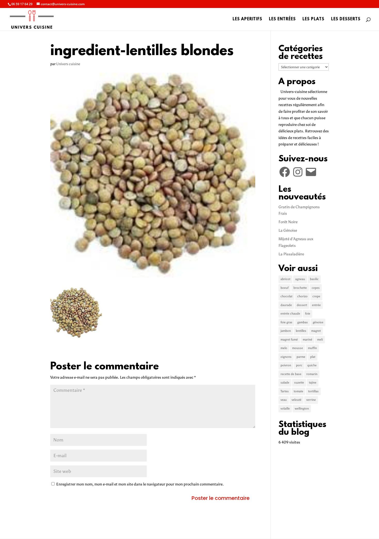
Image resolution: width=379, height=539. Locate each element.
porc (299, 365)
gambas (302, 322)
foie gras (286, 322)
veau (284, 400)
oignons (286, 357)
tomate (298, 391)
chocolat (286, 296)
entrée (316, 305)
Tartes (285, 391)
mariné (307, 339)
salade (285, 382)
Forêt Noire (288, 222)
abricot (285, 279)
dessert (302, 305)
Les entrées (282, 20)
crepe (316, 296)
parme (300, 357)
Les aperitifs (247, 20)
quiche (312, 365)
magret (316, 331)
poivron (286, 365)
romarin (311, 374)
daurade (286, 305)
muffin (312, 348)
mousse (297, 348)
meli (320, 339)
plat (312, 357)
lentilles (301, 331)
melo (284, 348)
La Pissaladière (291, 254)
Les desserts (345, 20)
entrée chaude (290, 313)
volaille (285, 408)
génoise (318, 322)
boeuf (285, 288)
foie (307, 313)
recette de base (291, 374)
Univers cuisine (68, 64)
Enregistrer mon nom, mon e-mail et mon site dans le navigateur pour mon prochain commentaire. (140, 484)
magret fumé (289, 339)
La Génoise (287, 230)
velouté (296, 400)
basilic (314, 279)
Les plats (313, 20)
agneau (300, 279)
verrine (311, 400)
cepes (316, 288)
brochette (300, 288)
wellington (302, 408)
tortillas (313, 391)
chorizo (302, 296)
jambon (286, 331)
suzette (299, 382)
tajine (312, 382)
